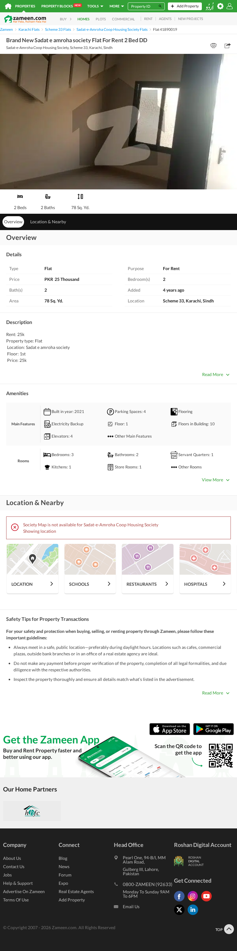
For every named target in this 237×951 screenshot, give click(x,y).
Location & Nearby (48, 221)
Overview (13, 221)
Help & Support (18, 883)
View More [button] (212, 479)
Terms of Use (16, 899)
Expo (63, 883)
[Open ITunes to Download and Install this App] (171, 733)
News (64, 866)
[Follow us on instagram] (194, 901)
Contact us (13, 866)
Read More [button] (212, 374)
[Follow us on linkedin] (194, 914)
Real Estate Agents (76, 891)
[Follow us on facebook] (181, 901)
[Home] (8, 6)
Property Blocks (61, 6)
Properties (25, 6)
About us (12, 858)
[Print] (213, 45)
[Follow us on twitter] (181, 914)
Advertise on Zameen (24, 891)
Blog (63, 858)
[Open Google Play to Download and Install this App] (213, 733)
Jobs (7, 874)
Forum (65, 874)
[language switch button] (209, 6)
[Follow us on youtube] (208, 901)
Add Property (72, 899)
